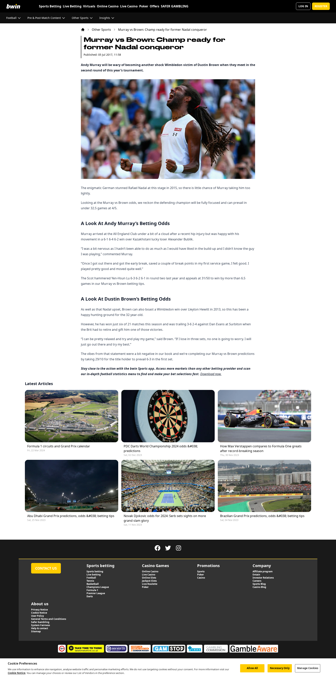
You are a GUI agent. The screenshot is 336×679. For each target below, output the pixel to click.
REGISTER (321, 6)
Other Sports (101, 29)
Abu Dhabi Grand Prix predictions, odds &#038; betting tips (70, 516)
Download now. (210, 374)
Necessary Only (280, 668)
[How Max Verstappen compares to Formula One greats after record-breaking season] (264, 416)
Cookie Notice (16, 673)
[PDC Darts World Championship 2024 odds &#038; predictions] (168, 416)
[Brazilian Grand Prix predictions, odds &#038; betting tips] (264, 486)
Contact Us (46, 568)
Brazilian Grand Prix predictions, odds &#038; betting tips (262, 516)
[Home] (83, 30)
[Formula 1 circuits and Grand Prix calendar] (71, 416)
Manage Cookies (307, 668)
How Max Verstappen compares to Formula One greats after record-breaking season (261, 448)
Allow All (252, 668)
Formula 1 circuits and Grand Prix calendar (58, 446)
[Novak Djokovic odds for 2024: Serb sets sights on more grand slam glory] (168, 486)
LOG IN (303, 6)
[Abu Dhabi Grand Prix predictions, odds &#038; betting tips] (71, 486)
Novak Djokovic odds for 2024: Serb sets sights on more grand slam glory (165, 518)
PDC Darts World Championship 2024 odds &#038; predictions (161, 448)
